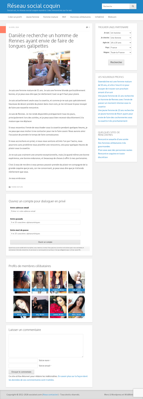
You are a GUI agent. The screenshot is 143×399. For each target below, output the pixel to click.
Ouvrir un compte (45, 242)
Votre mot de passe (19, 230)
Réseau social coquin (33, 5)
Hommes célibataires (80, 16)
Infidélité (99, 16)
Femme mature (50, 16)
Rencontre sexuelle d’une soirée (113, 139)
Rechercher (116, 62)
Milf (64, 16)
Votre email (45, 365)
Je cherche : (105, 38)
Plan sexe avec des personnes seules (115, 150)
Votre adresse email (19, 207)
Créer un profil (15, 16)
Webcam (112, 16)
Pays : (107, 48)
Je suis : (107, 33)
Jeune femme (32, 16)
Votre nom (44, 360)
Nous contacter (50, 394)
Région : (107, 52)
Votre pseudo (16, 219)
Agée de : (106, 43)
